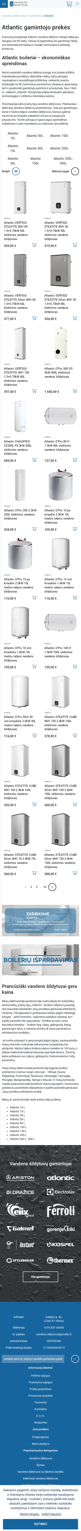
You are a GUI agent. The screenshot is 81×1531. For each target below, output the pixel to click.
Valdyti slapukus (51, 1514)
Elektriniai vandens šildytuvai (40, 1478)
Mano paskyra (40, 1443)
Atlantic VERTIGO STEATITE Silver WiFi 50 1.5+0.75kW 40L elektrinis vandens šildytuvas (60, 304)
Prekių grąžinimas (41, 1389)
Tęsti (52, 887)
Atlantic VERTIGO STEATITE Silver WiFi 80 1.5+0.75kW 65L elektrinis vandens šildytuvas (20, 304)
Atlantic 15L (13, 148)
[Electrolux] (61, 1192)
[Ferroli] (61, 1210)
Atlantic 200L (59, 148)
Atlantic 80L (35, 148)
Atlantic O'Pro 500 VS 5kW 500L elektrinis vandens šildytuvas (58, 372)
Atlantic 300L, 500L (63, 161)
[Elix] (20, 1210)
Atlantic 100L (35, 161)
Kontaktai (41, 1409)
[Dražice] (20, 1192)
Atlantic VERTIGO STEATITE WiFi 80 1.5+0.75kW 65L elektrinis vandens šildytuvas (16, 231)
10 (44, 886)
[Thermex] (61, 1260)
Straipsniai (40, 1422)
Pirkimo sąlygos (40, 1375)
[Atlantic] (61, 1177)
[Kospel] (61, 1244)
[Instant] (20, 1244)
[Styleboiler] (20, 1260)
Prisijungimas (40, 1437)
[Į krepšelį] (34, 245)
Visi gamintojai (40, 1276)
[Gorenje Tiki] (61, 1229)
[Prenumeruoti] (75, 1359)
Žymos (40, 1465)
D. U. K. (40, 1415)
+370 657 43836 (54, 1327)
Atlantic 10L (13, 136)
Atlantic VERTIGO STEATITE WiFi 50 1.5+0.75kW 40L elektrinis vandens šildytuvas (56, 231)
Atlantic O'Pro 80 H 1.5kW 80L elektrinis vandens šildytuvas (57, 445)
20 (15, 171)
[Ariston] (20, 1178)
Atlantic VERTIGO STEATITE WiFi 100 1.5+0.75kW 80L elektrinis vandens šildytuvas (16, 377)
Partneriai (41, 1402)
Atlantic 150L (59, 136)
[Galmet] (20, 1229)
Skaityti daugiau (30, 1514)
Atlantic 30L (13, 161)
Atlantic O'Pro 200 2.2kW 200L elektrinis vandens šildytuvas (20, 514)
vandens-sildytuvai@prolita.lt (54, 1334)
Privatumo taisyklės (40, 1395)
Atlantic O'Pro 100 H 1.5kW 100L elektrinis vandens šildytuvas (58, 652)
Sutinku (40, 1524)
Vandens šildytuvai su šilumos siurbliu (40, 1471)
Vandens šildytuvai (40, 1458)
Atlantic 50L (35, 136)
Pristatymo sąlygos (40, 1382)
